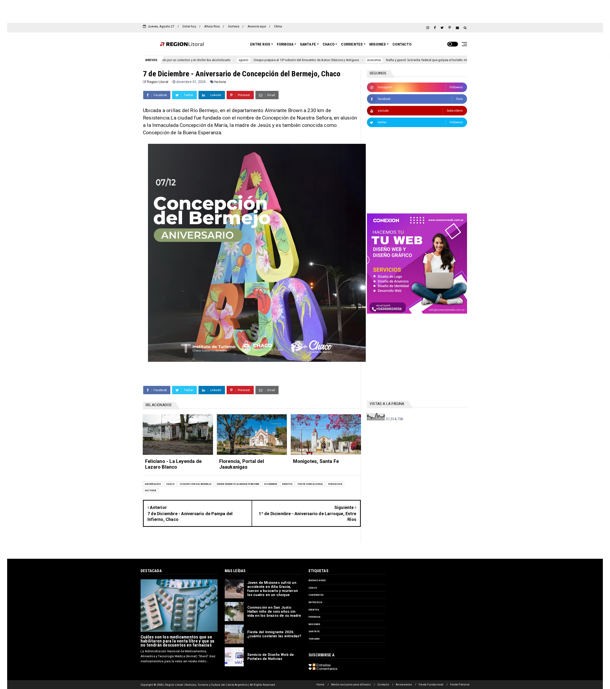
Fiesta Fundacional (431, 684)
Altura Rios (212, 26)
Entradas (323, 665)
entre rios (315, 602)
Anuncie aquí (257, 26)
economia (337, 60)
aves (452, 60)
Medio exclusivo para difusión (351, 684)
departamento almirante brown (238, 484)
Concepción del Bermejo (196, 484)
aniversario (153, 484)
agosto (206, 60)
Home (320, 684)
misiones (314, 624)
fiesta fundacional (310, 484)
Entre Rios (260, 44)
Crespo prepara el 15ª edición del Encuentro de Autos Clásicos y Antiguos (268, 60)
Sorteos (233, 26)
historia (220, 82)
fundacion (335, 484)
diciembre (270, 484)
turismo (314, 638)
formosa (314, 617)
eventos (287, 484)
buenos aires (317, 580)
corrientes (316, 595)
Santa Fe (308, 44)
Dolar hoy (189, 26)
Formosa (285, 44)
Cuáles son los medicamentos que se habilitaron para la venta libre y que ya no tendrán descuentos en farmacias (177, 641)
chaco (170, 484)
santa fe (314, 631)
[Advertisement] (305, 10)
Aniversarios (404, 684)
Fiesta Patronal (459, 684)
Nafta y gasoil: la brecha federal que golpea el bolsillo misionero (394, 60)
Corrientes (352, 44)
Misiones (377, 44)
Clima (278, 26)
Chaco (329, 44)
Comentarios (326, 669)
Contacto (402, 44)
